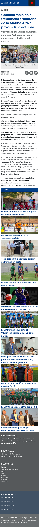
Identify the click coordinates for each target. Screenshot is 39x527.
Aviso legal (23, 518)
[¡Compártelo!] (27, 73)
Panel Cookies (32, 520)
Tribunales (4, 482)
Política (3, 475)
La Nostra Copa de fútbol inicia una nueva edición (18, 284)
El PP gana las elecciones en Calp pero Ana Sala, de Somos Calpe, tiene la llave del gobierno (17, 359)
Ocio (2, 473)
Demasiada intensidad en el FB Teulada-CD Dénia (16, 236)
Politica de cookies (18, 520)
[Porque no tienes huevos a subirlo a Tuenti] (31, 73)
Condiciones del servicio (11, 523)
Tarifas (24, 523)
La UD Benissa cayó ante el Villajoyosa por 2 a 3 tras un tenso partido (18, 333)
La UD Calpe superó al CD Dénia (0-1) (19, 407)
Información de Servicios (9, 469)
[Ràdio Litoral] (14, 3)
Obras (3, 471)
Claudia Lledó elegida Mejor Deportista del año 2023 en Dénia (17, 429)
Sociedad (4, 477)
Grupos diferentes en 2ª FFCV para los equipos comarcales (18, 213)
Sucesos (4, 480)
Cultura (3, 467)
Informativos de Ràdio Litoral (10, 454)
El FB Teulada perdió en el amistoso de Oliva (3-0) (18, 385)
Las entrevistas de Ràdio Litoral (11, 456)
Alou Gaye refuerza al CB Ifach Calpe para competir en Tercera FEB (19, 307)
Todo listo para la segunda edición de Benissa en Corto (18, 260)
